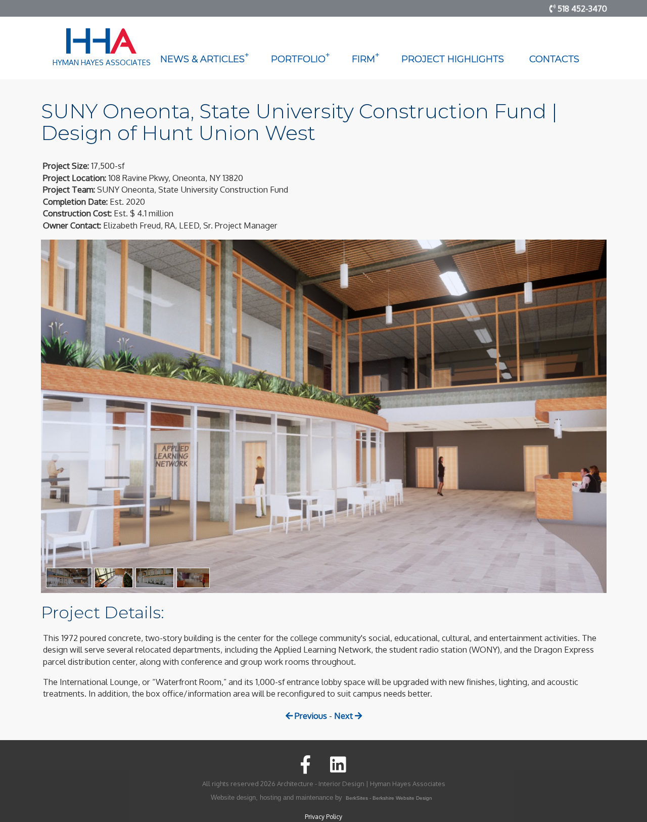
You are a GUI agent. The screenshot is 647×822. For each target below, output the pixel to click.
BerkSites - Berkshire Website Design (389, 798)
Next (344, 715)
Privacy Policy (323, 816)
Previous (310, 715)
